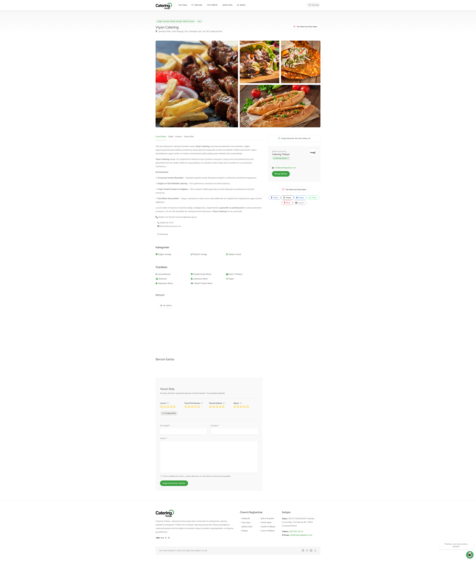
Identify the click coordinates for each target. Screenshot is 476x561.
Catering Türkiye (281, 154)
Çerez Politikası (268, 531)
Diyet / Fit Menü (235, 274)
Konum (178, 137)
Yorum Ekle (189, 137)
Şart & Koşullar (267, 518)
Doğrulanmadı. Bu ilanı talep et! (295, 138)
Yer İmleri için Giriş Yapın (296, 190)
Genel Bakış (161, 137)
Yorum (163, 438)
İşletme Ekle (228, 5)
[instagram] (307, 550)
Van (199, 21)
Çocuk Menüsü (164, 274)
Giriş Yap (315, 5)
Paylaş (275, 198)
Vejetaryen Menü (165, 283)
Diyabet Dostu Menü (202, 274)
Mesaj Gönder (280, 174)
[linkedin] (302, 550)
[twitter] (315, 550)
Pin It (288, 203)
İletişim (242, 5)
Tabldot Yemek (188, 21)
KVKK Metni (266, 522)
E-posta (215, 425)
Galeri (171, 137)
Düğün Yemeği (163, 21)
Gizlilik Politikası (268, 527)
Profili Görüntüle (280, 158)
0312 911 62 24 (296, 531)
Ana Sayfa (182, 5)
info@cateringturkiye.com (285, 168)
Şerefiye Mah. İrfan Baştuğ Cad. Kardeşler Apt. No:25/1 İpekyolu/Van (190, 31)
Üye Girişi (246, 522)
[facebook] (311, 550)
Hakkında (198, 5)
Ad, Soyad (165, 425)
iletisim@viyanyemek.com (170, 226)
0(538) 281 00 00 (166, 223)
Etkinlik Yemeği (176, 21)
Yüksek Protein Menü (202, 283)
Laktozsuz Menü (200, 279)
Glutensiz (163, 279)
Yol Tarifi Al (167, 305)
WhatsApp (163, 234)
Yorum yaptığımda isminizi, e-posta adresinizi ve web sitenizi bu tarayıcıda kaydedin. (197, 476)
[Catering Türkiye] (164, 6)
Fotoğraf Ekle (170, 413)
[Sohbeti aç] (470, 555)
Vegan (231, 279)
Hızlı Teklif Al (212, 5)
